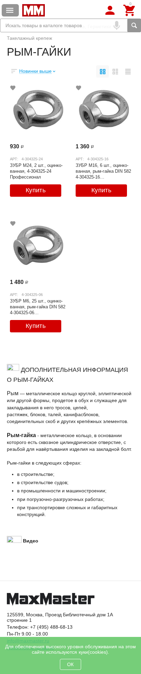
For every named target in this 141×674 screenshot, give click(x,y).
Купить (36, 190)
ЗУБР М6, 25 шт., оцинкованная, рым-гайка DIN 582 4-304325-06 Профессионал (37, 306)
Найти (134, 25)
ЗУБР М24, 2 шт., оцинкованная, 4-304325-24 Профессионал (36, 171)
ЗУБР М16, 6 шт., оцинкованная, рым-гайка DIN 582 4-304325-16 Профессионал (103, 171)
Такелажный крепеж (29, 38)
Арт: (14, 159)
